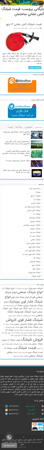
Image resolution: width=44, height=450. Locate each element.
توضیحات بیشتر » (35, 67)
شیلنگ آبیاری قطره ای (32, 207)
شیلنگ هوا (36, 269)
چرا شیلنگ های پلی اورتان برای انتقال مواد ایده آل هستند (16, 171)
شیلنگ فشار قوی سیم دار (31, 254)
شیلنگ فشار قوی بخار (32, 250)
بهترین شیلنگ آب (21, 305)
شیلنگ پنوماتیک (34, 217)
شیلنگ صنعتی (35, 239)
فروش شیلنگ (32, 339)
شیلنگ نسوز (36, 265)
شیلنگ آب (36, 199)
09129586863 (14, 406)
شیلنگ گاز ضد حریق (14, 333)
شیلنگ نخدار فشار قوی (29, 327)
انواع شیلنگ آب (8, 288)
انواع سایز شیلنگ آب (21, 289)
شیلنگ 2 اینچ (35, 196)
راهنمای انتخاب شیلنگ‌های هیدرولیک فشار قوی (16, 133)
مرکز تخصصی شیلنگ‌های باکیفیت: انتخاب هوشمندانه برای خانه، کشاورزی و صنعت (16, 153)
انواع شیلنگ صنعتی (30, 292)
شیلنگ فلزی (38, 324)
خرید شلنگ (27, 308)
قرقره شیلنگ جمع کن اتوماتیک (22, 344)
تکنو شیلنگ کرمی (38, 309)
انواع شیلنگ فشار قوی (20, 297)
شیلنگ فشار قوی (34, 247)
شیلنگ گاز (36, 258)
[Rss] (24, 437)
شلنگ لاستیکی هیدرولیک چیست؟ (18, 160)
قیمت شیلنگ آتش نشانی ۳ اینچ (23, 24)
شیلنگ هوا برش (18, 330)
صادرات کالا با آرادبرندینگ (22, 447)
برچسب (10, 127)
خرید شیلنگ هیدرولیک (25, 312)
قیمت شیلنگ (27, 347)
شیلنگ (38, 192)
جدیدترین (38, 127)
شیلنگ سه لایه (35, 232)
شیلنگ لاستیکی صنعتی (23, 324)
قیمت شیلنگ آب (10, 348)
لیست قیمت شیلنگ (19, 352)
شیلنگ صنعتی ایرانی (14, 316)
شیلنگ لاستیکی (35, 261)
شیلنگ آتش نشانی (34, 28)
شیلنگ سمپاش (35, 228)
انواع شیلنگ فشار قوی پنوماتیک (24, 299)
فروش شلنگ (14, 335)
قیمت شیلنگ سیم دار (34, 352)
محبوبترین (28, 127)
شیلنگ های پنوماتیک (30, 330)
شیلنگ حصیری (35, 221)
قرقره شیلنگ (36, 276)
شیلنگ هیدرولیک (34, 272)
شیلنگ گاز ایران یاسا (26, 333)
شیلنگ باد (36, 214)
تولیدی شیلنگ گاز (8, 306)
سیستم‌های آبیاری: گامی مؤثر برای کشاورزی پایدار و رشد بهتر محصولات (17, 142)
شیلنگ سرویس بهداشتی (31, 225)
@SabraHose (13, 410)
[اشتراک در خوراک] (1, 18)
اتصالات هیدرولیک (35, 288)
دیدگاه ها (18, 127)
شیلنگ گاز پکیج (23, 335)
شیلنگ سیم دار (35, 236)
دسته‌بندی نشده (34, 188)
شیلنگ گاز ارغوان (38, 333)
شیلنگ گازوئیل (32, 335)
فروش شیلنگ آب (13, 340)
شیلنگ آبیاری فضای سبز (28, 316)
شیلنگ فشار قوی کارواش (24, 320)
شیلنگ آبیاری (35, 203)
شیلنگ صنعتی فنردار (33, 243)
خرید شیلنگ (18, 308)
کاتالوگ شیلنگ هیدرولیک (20, 356)
